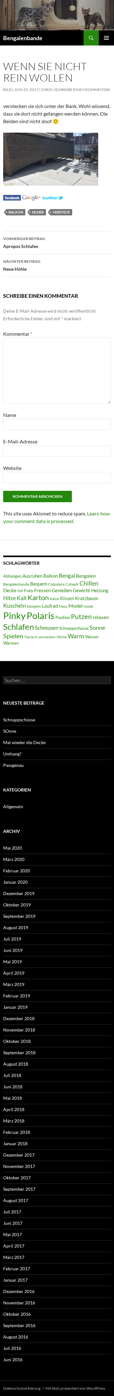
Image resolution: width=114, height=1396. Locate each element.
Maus (63, 606)
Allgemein (13, 806)
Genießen (62, 590)
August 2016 (15, 1336)
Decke (9, 590)
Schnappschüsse (74, 628)
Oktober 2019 (17, 904)
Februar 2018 (16, 1132)
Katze (54, 598)
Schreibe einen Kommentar (82, 89)
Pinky (14, 615)
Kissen (67, 598)
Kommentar (17, 334)
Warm (76, 636)
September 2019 (19, 916)
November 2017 (19, 1166)
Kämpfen (34, 606)
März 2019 (13, 984)
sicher (38, 212)
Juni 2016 (12, 1359)
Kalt (22, 598)
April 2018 (13, 1109)
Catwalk (72, 584)
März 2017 (13, 1257)
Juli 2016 (12, 1348)
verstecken (46, 637)
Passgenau (13, 765)
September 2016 (19, 1325)
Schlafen (18, 627)
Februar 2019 (16, 995)
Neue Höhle (22, 265)
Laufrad (50, 606)
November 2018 (19, 1029)
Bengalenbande (22, 37)
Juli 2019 (12, 939)
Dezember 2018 (19, 1018)
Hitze (9, 598)
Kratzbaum (86, 598)
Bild (7, 89)
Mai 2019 (12, 961)
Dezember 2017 (19, 1155)
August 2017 (15, 1200)
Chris (46, 89)
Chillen (88, 583)
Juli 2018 (12, 1075)
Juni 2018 (12, 1086)
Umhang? (12, 753)
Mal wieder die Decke (24, 742)
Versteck (61, 212)
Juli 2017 (12, 1211)
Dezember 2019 (19, 893)
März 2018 (13, 1120)
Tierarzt (30, 637)
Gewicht (81, 590)
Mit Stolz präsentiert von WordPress (75, 1388)
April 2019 (13, 973)
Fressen (42, 590)
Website (12, 468)
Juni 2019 (12, 950)
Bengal (67, 576)
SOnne (9, 731)
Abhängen (12, 576)
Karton (38, 597)
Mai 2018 (12, 1098)
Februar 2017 (16, 1268)
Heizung (99, 590)
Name (9, 415)
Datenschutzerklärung (22, 1388)
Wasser (92, 636)
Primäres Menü (106, 37)
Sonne (97, 627)
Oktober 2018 (17, 1041)
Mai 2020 (12, 848)
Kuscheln (14, 605)
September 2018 (19, 1052)
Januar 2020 (15, 882)
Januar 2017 (15, 1280)
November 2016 (19, 1302)
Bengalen (86, 576)
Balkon (16, 212)
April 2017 (13, 1246)
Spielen (13, 636)
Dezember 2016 (19, 1291)
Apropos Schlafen (24, 242)
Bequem (38, 584)
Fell (20, 591)
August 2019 (15, 927)
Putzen (81, 616)
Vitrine (61, 637)
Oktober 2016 (17, 1314)
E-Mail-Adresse (20, 441)
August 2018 (15, 1064)
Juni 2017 (12, 1223)
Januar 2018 (15, 1143)
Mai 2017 (12, 1234)
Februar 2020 (16, 870)
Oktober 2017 (17, 1177)
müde (88, 606)
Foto (28, 590)
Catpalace (56, 584)
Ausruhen (32, 576)
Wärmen (11, 643)
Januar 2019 (15, 1007)
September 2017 (19, 1189)
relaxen (101, 617)
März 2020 (13, 859)
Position (62, 617)
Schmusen (46, 628)
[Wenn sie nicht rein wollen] (12, 197)
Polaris (40, 615)
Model (75, 606)
